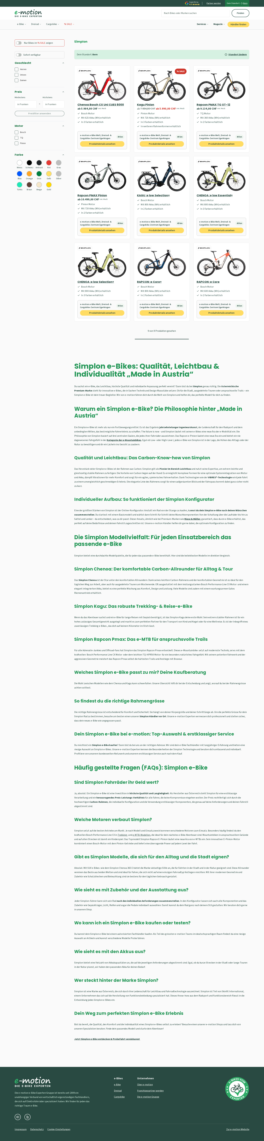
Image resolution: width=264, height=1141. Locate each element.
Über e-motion (145, 1084)
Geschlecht (23, 63)
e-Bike (20, 24)
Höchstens (47, 97)
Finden (240, 13)
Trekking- (123, 835)
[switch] (19, 42)
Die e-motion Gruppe (148, 1097)
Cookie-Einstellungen (58, 1129)
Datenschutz (37, 1129)
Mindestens (20, 97)
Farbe (19, 155)
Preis (18, 92)
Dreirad (35, 24)
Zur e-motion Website (237, 1129)
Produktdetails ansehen (102, 144)
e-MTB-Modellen (141, 835)
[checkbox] (16, 69)
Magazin (218, 24)
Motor (19, 126)
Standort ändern (237, 54)
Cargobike (51, 24)
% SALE (68, 24)
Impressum (21, 1129)
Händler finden (238, 24)
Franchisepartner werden (150, 1090)
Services (201, 24)
